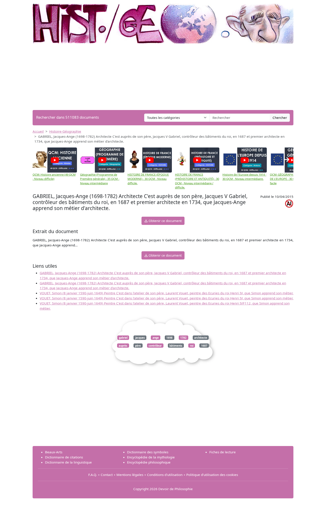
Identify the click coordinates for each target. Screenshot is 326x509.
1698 (169, 337)
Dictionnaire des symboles (147, 452)
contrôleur (155, 345)
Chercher (280, 117)
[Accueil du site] (163, 21)
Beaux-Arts (53, 452)
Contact (107, 474)
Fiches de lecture (222, 452)
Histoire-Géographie (65, 131)
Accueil (38, 131)
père (138, 345)
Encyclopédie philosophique (149, 462)
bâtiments (175, 345)
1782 (183, 337)
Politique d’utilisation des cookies (212, 474)
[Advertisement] (163, 77)
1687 (204, 345)
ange (156, 337)
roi (191, 345)
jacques (140, 337)
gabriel (123, 337)
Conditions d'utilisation (165, 474)
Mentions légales (129, 474)
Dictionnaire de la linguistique (68, 462)
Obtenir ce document (165, 220)
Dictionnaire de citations (64, 457)
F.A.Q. (92, 474)
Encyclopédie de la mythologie (151, 457)
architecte (200, 337)
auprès (123, 345)
